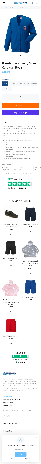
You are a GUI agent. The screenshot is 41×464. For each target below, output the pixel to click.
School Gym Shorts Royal (30, 297)
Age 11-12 (34, 83)
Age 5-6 (12, 83)
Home (2, 8)
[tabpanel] (20, 33)
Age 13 (5, 89)
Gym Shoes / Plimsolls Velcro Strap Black (11, 225)
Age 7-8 (19, 83)
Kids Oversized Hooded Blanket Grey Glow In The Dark (30, 263)
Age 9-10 (26, 83)
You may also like (20, 201)
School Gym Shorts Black (11, 258)
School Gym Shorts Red (10, 336)
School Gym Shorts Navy (30, 224)
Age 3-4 (5, 83)
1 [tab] (20, 55)
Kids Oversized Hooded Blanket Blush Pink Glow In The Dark (11, 302)
